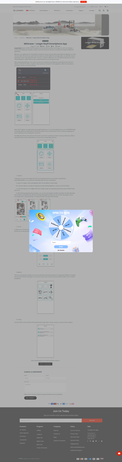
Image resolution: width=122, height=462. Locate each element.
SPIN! (61, 247)
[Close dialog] (91, 211)
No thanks (61, 250)
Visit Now (83, 1)
